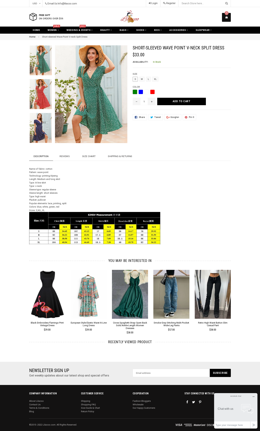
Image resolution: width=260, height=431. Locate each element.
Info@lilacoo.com (67, 3)
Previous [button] (24, 297)
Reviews (65, 156)
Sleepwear (203, 30)
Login (154, 3)
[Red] (152, 92)
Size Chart (89, 156)
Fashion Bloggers (142, 401)
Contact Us (35, 404)
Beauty (105, 30)
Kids (157, 30)
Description (41, 156)
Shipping (85, 401)
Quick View (47, 298)
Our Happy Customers (144, 408)
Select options (47, 291)
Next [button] (236, 297)
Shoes (140, 30)
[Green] (135, 92)
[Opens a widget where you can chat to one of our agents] (236, 411)
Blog (31, 411)
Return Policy (87, 411)
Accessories (177, 30)
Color (136, 87)
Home (36, 30)
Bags (123, 30)
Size (135, 74)
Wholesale (138, 404)
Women (53, 29)
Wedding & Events (79, 29)
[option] (38, 62)
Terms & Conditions (39, 408)
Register (171, 3)
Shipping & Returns (120, 156)
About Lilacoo (36, 401)
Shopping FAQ (88, 404)
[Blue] (140, 92)
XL (155, 79)
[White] (146, 92)
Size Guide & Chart (90, 408)
